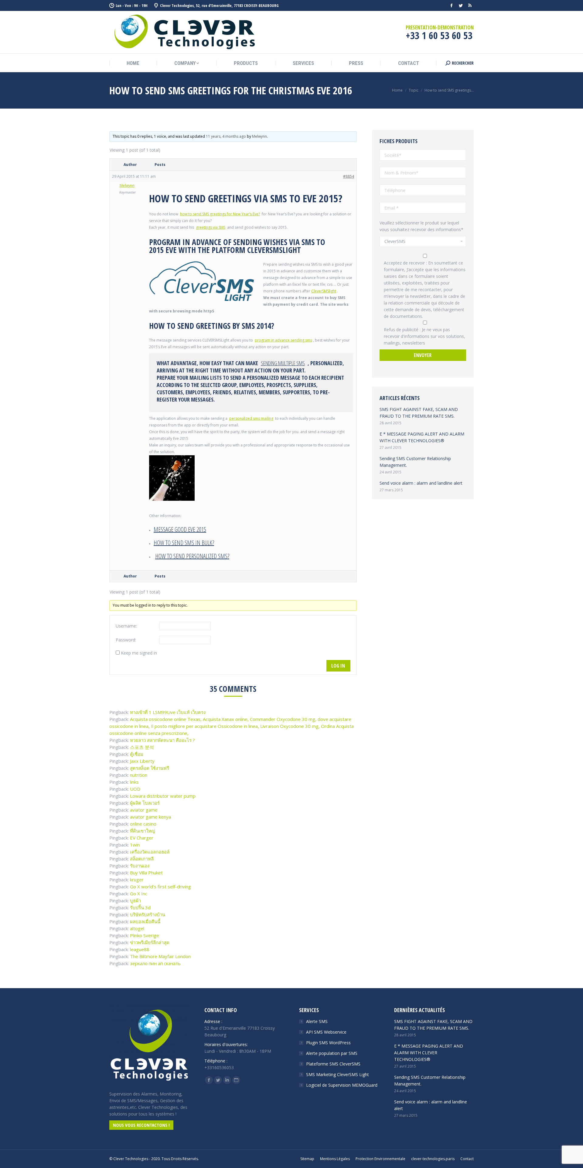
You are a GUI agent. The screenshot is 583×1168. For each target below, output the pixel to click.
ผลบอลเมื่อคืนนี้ (145, 921)
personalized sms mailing (251, 418)
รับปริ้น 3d (140, 907)
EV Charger (141, 838)
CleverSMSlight (323, 291)
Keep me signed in (139, 653)
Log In (338, 665)
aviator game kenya (150, 817)
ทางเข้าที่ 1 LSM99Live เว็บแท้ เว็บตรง (168, 712)
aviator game (144, 810)
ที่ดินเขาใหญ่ (142, 831)
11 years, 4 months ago (226, 136)
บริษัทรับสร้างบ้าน (147, 914)
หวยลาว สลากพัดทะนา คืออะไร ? (162, 740)
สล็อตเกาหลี (142, 859)
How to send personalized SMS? (192, 556)
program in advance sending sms (283, 340)
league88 (139, 949)
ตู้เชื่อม (136, 754)
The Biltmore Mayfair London (160, 956)
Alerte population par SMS (331, 1053)
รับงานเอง (139, 866)
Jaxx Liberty (142, 761)
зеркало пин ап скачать (155, 963)
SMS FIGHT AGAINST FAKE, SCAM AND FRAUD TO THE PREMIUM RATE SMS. (419, 412)
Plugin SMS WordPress (328, 1042)
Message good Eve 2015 (180, 529)
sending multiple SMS (283, 363)
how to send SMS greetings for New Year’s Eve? (220, 214)
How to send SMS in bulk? (184, 543)
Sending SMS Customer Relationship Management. (415, 462)
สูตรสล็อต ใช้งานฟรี (149, 768)
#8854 (348, 176)
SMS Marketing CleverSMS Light (337, 1074)
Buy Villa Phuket (146, 873)
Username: (126, 626)
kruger (137, 880)
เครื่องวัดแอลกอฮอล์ (149, 852)
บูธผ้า (135, 900)
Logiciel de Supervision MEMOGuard (341, 1085)
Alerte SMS (317, 1021)
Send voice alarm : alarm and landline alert (421, 483)
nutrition (138, 775)
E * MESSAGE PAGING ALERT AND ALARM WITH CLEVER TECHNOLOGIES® (422, 437)
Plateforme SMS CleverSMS (333, 1064)
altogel (137, 928)
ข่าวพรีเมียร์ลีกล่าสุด (149, 942)
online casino (143, 824)
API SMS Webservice (326, 1032)
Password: (126, 640)
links (134, 782)
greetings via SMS (210, 227)
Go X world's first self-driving (160, 887)
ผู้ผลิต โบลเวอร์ (145, 803)
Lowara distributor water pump (163, 796)
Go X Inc (138, 893)
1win (135, 845)
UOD (135, 789)
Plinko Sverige (144, 935)
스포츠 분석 (142, 747)
